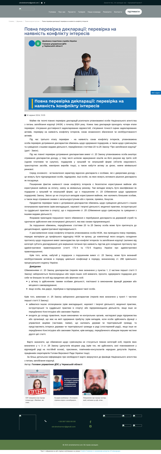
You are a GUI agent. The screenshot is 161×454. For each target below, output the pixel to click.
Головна (52, 12)
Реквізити (107, 12)
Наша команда (94, 12)
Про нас (61, 12)
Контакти (118, 12)
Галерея (81, 12)
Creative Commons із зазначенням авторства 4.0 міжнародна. (101, 451)
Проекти (72, 12)
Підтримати (134, 12)
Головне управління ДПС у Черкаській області (57, 364)
